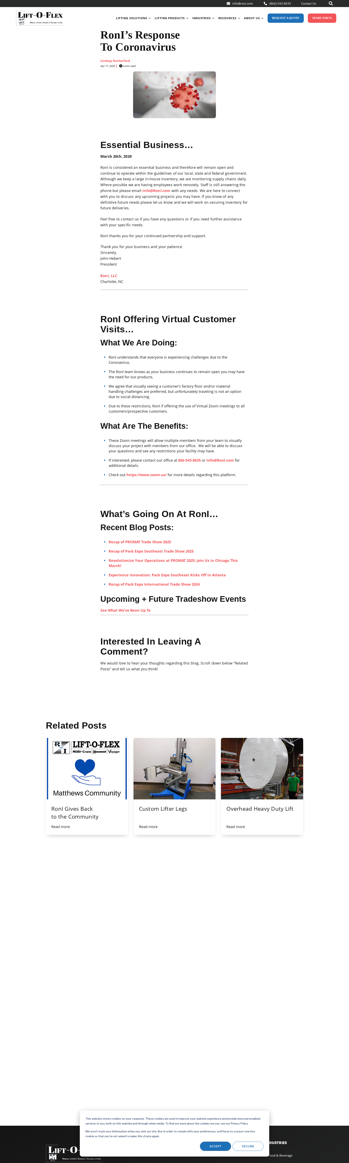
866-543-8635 (189, 460)
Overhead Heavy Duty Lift (259, 808)
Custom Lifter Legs (163, 808)
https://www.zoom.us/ (146, 474)
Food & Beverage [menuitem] (280, 1155)
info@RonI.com (156, 190)
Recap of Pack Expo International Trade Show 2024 (154, 584)
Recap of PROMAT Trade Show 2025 (140, 541)
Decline (248, 1146)
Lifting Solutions (131, 18)
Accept (216, 1146)
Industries (201, 18)
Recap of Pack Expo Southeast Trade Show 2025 (151, 551)
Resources (227, 18)
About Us (252, 18)
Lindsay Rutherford (115, 61)
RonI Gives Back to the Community (75, 812)
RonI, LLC (108, 275)
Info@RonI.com (220, 460)
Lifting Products (170, 18)
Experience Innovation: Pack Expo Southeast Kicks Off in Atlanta (167, 575)
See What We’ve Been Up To (125, 610)
